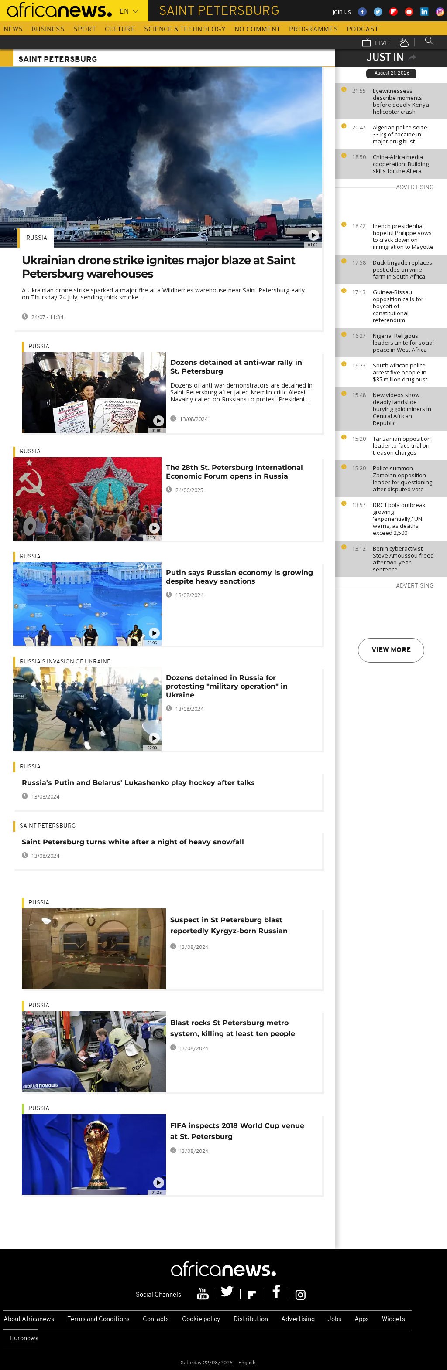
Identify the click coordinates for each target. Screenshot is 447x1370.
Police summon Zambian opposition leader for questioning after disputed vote (402, 479)
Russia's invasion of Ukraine (65, 662)
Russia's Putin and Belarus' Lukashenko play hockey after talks (138, 782)
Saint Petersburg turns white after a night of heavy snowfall (133, 842)
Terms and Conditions (98, 1319)
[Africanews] (56, 8)
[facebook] (277, 1294)
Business (48, 29)
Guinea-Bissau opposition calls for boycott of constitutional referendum (398, 306)
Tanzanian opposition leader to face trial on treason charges (402, 445)
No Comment (257, 29)
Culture (120, 29)
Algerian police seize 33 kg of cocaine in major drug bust (400, 134)
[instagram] (300, 1294)
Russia (36, 238)
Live (381, 43)
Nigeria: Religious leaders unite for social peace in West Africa (403, 342)
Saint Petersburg (48, 826)
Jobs (334, 1319)
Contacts (156, 1319)
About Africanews (28, 1319)
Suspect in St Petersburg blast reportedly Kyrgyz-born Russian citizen (229, 927)
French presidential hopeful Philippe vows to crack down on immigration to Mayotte (403, 236)
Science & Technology (185, 29)
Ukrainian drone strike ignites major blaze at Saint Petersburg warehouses (158, 267)
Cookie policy (201, 1319)
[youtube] (204, 1294)
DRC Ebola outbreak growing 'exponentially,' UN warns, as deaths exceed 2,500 (399, 518)
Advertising (298, 1319)
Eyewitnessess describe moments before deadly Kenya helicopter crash (401, 101)
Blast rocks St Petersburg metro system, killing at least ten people (232, 1028)
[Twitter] (228, 1294)
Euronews (24, 1339)
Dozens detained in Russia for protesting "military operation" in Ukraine (227, 686)
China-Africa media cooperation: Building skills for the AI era (401, 163)
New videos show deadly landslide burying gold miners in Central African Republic (402, 408)
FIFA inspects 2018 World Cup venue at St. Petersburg (237, 1131)
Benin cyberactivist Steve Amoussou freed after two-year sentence (403, 559)
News (13, 29)
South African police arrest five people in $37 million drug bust (400, 372)
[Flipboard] (253, 1294)
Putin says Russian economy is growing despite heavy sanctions (239, 576)
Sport (84, 29)
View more (391, 650)
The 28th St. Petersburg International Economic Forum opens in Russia (234, 471)
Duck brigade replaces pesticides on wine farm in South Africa (402, 269)
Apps (361, 1319)
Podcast (362, 29)
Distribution (251, 1319)
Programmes (313, 29)
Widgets (393, 1319)
